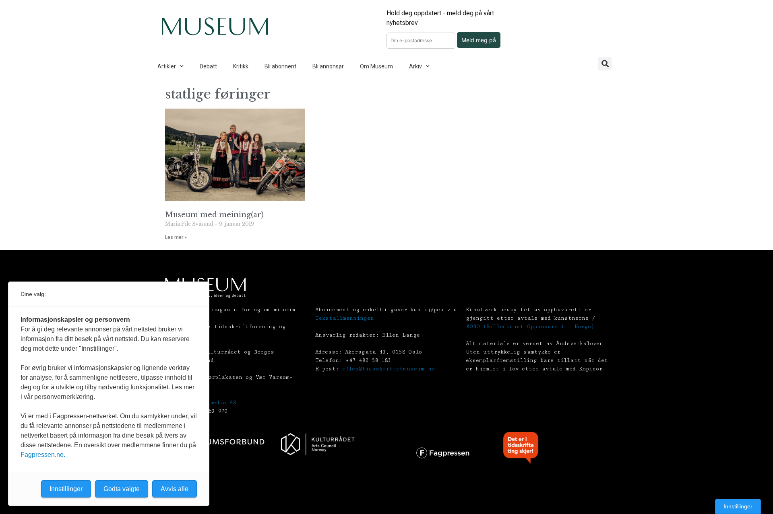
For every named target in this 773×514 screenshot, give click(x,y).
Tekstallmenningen (344, 318)
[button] (605, 63)
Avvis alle (174, 488)
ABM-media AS (216, 402)
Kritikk (240, 66)
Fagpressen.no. (43, 454)
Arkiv (415, 66)
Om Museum (376, 66)
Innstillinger (737, 506)
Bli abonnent (280, 66)
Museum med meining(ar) (214, 214)
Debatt (208, 66)
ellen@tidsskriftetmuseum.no (388, 369)
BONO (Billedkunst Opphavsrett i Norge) (530, 326)
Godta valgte (121, 488)
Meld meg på (478, 40)
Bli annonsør (328, 66)
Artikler (166, 66)
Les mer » (176, 237)
